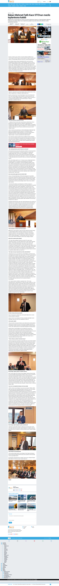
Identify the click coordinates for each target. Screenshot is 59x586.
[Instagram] (18, 490)
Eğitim (40, 4)
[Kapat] (58, 579)
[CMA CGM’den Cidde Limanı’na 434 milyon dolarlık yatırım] (31, 505)
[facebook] (9, 541)
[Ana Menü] (50, 6)
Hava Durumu (6, 572)
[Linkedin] (19, 490)
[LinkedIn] (14, 534)
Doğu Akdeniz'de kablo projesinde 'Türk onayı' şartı (13, 509)
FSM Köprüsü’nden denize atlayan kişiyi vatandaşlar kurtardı (21, 501)
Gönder (10, 522)
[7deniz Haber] (11, 1)
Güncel (9, 4)
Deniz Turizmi (43, 4)
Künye (24, 528)
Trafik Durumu (6, 573)
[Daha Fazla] (42, 24)
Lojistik (17, 4)
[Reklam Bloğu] (44, 44)
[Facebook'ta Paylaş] (38, 24)
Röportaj (36, 4)
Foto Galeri (25, 526)
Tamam (36, 579)
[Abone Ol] (48, 24)
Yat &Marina (14, 5)
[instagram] (26, 541)
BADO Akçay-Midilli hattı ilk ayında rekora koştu (22, 509)
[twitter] (17, 541)
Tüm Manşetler (6, 575)
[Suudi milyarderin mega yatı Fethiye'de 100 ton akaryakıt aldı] (31, 497)
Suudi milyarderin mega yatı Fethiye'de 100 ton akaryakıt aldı (31, 501)
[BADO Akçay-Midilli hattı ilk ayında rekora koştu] (22, 505)
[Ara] (49, 4)
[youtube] (34, 541)
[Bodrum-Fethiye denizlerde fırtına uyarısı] (13, 497)
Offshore (17, 5)
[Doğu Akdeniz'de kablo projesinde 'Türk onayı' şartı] (13, 505)
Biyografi (4, 567)
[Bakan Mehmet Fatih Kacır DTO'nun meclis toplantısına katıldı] (22, 34)
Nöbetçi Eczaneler (7, 571)
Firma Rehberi (5, 565)
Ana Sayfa (4, 542)
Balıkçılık (9, 5)
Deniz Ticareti (13, 4)
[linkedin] (51, 541)
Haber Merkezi (15, 487)
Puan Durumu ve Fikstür (8, 574)
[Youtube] (21, 490)
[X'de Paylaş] (39, 24)
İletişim (33, 527)
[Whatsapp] (17, 534)
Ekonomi (33, 4)
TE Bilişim (49, 538)
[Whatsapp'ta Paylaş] (41, 24)
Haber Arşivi (6, 577)
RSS (9, 538)
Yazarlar (25, 527)
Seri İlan (4, 566)
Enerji (30, 4)
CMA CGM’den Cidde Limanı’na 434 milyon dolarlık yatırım (31, 510)
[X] (10, 534)
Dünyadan (21, 5)
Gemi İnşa (23, 4)
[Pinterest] (11, 534)
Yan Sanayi (27, 4)
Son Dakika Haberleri (7, 576)
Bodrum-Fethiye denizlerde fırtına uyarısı (39, 584)
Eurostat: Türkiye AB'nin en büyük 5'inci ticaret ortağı (23, 584)
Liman (20, 4)
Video (33, 526)
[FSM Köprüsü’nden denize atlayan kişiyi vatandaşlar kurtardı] (22, 497)
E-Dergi (25, 5)
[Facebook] (15, 490)
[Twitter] (16, 490)
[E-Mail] (13, 490)
